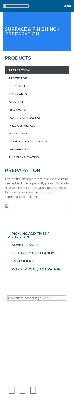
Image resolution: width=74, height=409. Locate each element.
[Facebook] (12, 390)
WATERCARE (18, 133)
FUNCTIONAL (18, 86)
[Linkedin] (22, 390)
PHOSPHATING (19, 149)
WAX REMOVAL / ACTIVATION (36, 269)
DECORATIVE (18, 109)
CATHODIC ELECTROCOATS (28, 141)
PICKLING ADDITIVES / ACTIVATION (28, 235)
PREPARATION (32, 32)
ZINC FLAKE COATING (24, 157)
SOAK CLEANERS (26, 245)
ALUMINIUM (16, 101)
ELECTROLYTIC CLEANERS (33, 253)
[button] (37, 235)
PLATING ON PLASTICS (25, 117)
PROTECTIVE (18, 78)
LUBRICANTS (18, 94)
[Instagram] (33, 390)
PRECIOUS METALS (22, 125)
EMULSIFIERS (23, 261)
